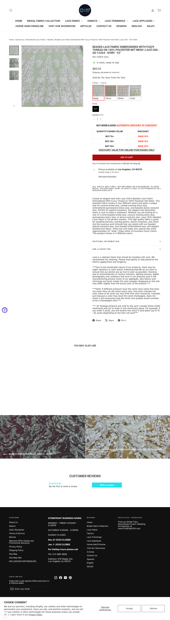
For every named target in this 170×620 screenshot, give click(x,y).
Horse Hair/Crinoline (30, 26)
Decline (153, 608)
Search (12, 526)
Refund (12, 537)
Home (18, 20)
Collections (19, 40)
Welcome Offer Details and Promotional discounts (21, 542)
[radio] (98, 92)
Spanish (121, 26)
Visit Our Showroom (62, 26)
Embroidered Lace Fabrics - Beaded (39, 40)
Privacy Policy (35, 614)
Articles (85, 26)
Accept (129, 608)
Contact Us (103, 26)
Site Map (13, 554)
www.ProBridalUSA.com (129, 528)
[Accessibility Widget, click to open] (4, 310)
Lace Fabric (73, 20)
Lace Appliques (143, 20)
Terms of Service (17, 533)
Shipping (96, 72)
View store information (107, 176)
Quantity (98, 115)
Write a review (107, 485)
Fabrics (92, 20)
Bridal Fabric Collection (43, 20)
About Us (13, 522)
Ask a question (101, 249)
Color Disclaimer (16, 530)
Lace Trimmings (115, 20)
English (137, 26)
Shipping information (105, 241)
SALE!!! (151, 26)
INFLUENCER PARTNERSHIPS (22, 561)
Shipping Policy (16, 550)
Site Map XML (15, 558)
